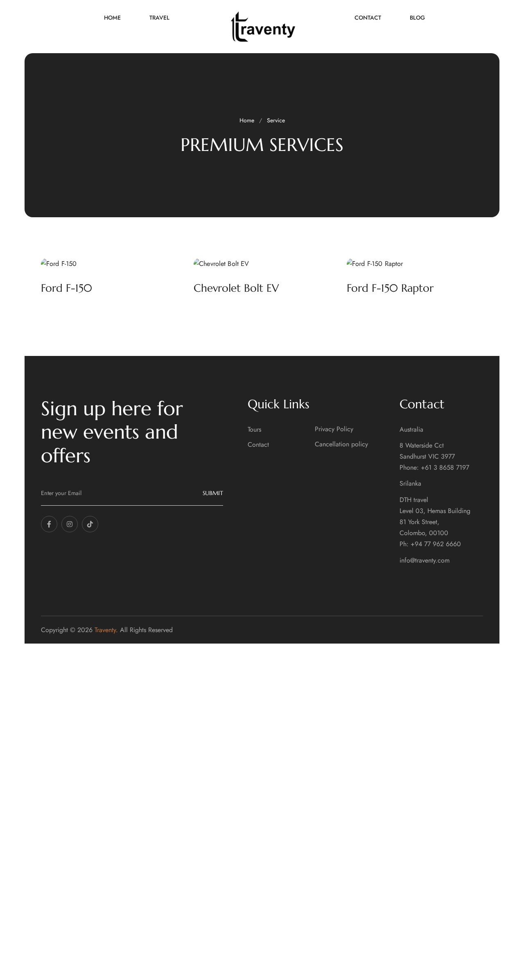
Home (246, 120)
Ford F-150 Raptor (390, 288)
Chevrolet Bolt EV (236, 288)
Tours (254, 429)
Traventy (105, 630)
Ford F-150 (66, 288)
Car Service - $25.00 (193, 853)
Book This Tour (191, 894)
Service (276, 120)
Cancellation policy (341, 444)
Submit (213, 493)
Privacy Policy (334, 429)
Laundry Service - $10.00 (198, 838)
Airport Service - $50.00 (198, 868)
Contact (258, 444)
